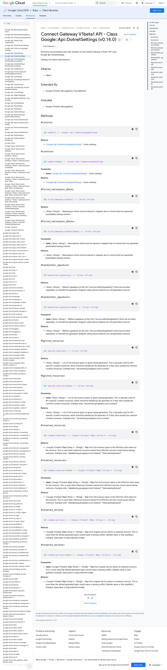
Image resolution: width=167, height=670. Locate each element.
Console (128, 3)
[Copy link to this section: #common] (54, 122)
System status (74, 647)
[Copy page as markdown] (127, 40)
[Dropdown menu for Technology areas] (50, 3)
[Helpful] (134, 28)
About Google (41, 660)
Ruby (35, 10)
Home (43, 28)
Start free (157, 10)
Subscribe (138, 665)
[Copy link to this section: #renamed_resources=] (69, 460)
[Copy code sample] (137, 129)
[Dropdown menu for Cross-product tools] (76, 3)
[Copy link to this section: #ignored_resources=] (67, 376)
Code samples (106, 643)
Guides (19, 16)
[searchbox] (16, 23)
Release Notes (74, 643)
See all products (42, 635)
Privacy (51, 660)
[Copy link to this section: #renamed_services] (65, 510)
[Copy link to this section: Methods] (56, 116)
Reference (30, 16)
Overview (7, 16)
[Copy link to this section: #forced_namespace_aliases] (75, 189)
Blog (136, 635)
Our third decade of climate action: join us (100, 660)
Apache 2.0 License (45, 616)
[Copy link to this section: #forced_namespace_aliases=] (77, 221)
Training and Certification (111, 651)
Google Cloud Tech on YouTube (146, 651)
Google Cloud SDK (18, 10)
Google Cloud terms (74, 660)
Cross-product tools (64, 3)
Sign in (161, 3)
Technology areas (40, 3)
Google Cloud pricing (43, 639)
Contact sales (41, 647)
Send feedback (130, 34)
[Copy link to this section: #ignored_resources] (66, 341)
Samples (42, 16)
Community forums (76, 635)
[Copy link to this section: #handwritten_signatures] (71, 265)
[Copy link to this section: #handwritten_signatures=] (72, 297)
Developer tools (68, 28)
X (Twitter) (138, 643)
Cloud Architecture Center (111, 647)
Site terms (61, 660)
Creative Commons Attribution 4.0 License (102, 613)
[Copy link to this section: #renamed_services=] (67, 545)
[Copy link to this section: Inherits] (53, 69)
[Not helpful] (137, 28)
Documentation (53, 28)
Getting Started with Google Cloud (114, 639)
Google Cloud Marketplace (46, 643)
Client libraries (50, 10)
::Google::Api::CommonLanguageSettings (63, 144)
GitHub (104, 635)
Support (72, 639)
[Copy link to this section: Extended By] (59, 84)
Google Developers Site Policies (78, 616)
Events (136, 639)
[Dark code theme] (133, 129)
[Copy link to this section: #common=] (56, 151)
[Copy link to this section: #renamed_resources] (67, 425)
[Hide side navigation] (29, 665)
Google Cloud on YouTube (144, 647)
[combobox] (107, 3)
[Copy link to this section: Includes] (54, 100)
